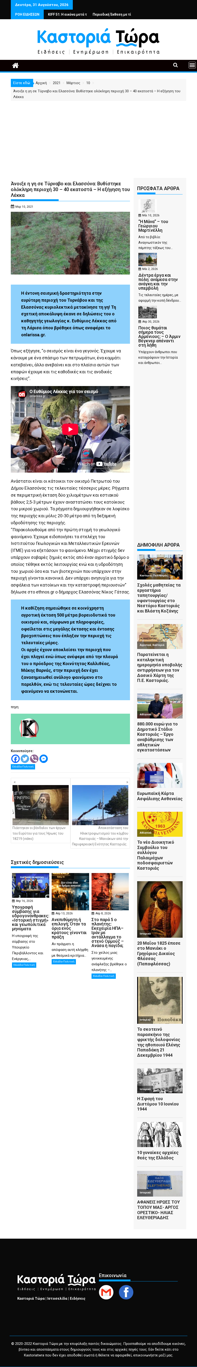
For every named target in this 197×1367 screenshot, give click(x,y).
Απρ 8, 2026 (103, 913)
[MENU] (192, 65)
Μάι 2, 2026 (150, 269)
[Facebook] (15, 759)
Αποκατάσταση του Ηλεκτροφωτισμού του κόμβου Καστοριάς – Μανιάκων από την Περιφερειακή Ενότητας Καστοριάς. (100, 836)
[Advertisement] (98, 137)
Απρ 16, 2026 (24, 901)
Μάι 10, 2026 (151, 215)
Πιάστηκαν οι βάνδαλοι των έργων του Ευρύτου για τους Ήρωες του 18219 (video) (39, 833)
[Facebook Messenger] (43, 759)
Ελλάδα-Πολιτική (23, 766)
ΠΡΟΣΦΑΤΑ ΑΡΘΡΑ (158, 188)
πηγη (14, 707)
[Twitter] (25, 759)
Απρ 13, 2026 (64, 913)
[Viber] (34, 759)
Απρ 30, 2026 (151, 321)
